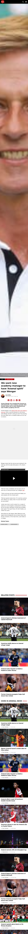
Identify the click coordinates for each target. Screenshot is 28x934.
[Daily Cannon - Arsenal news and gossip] (2, 2)
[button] (23, 2)
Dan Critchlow (5, 752)
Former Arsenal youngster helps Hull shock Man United (13, 695)
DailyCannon (5, 902)
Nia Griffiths (8, 395)
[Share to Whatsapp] (14, 400)
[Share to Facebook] (8, 400)
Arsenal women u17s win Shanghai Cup (14, 850)
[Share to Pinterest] (19, 400)
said (23, 490)
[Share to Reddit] (17, 400)
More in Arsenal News (11, 701)
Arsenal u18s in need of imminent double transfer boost (12, 800)
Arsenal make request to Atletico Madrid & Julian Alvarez (11, 669)
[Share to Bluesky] (11, 400)
